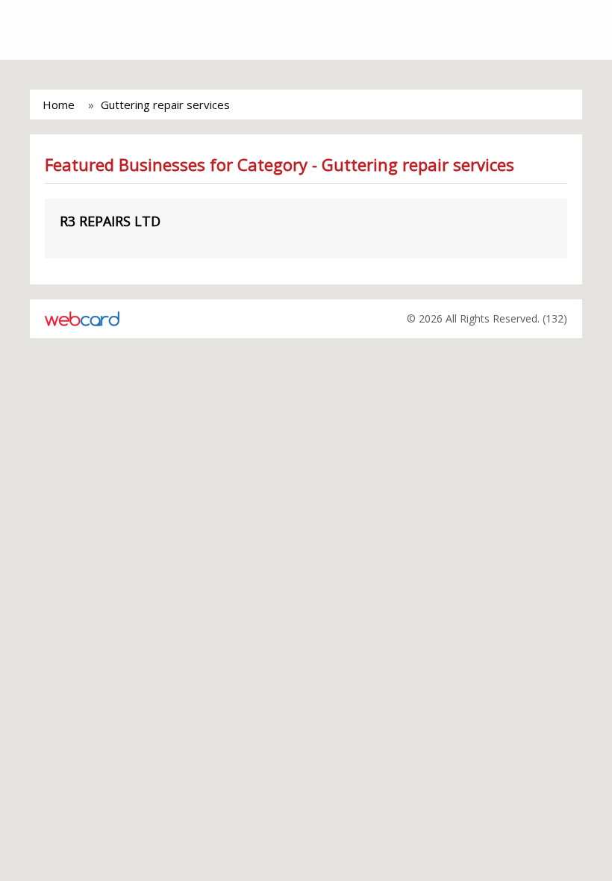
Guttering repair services (165, 104)
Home (59, 104)
